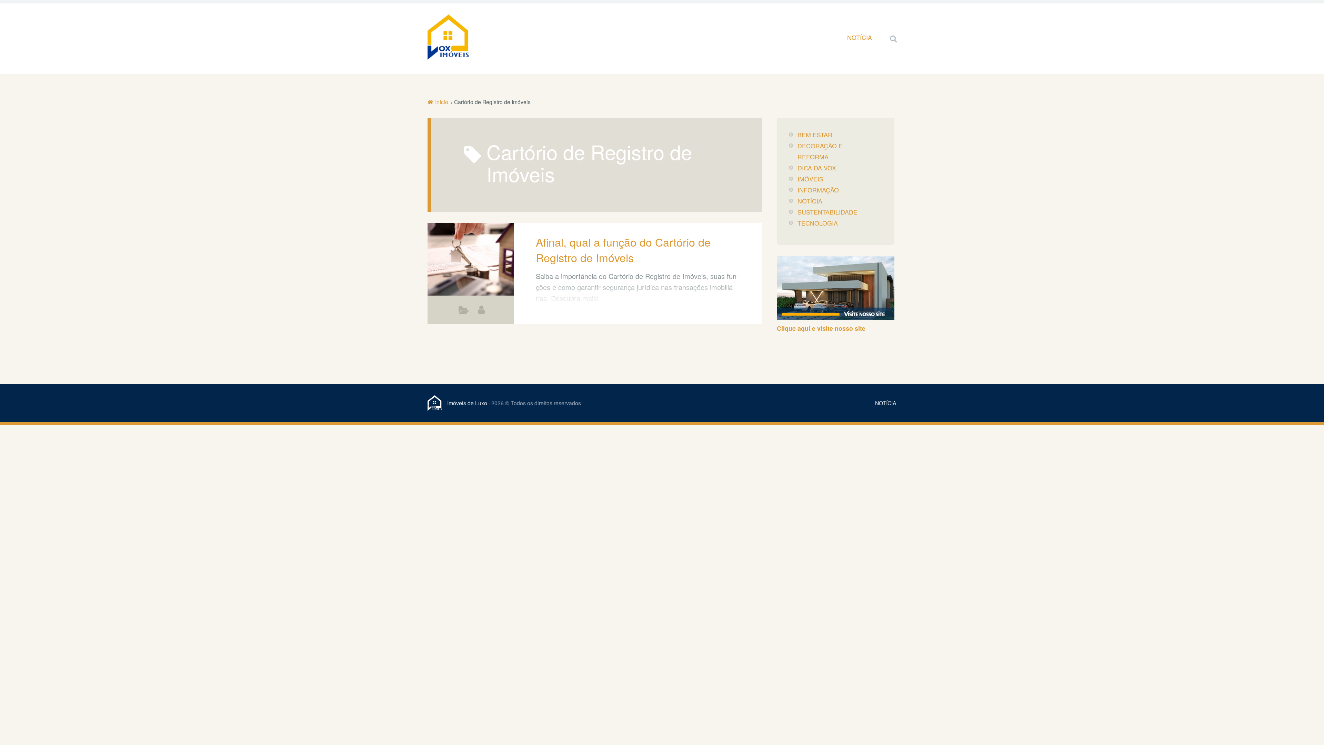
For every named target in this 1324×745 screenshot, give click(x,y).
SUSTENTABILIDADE (827, 212)
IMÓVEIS (810, 179)
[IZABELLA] (481, 310)
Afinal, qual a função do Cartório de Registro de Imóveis (623, 249)
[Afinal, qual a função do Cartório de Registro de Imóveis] (471, 260)
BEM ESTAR (815, 134)
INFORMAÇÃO (464, 311)
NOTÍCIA (859, 37)
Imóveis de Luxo (467, 403)
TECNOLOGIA (818, 223)
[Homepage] (448, 37)
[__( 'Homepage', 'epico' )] (437, 403)
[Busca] (887, 30)
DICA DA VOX (817, 167)
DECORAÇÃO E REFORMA (820, 151)
